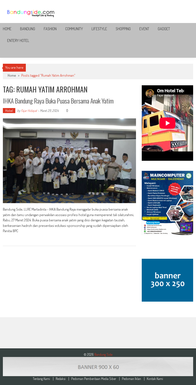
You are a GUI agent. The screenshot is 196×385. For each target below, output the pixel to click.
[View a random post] (185, 52)
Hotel (9, 110)
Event (144, 28)
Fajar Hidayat (29, 111)
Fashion (50, 28)
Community (74, 28)
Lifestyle (99, 28)
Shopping (123, 28)
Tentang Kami (41, 378)
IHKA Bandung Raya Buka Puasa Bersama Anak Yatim (58, 100)
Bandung (27, 28)
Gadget (164, 28)
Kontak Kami (155, 378)
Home (7, 28)
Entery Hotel (18, 40)
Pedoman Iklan (131, 378)
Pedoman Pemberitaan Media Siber (93, 378)
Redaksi (60, 378)
